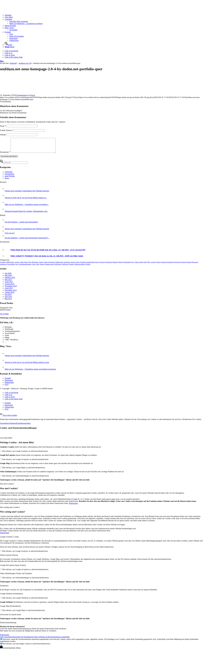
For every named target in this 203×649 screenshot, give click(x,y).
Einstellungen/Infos (23, 423)
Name (3, 126)
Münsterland (127, 262)
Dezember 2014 (11, 290)
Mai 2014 (8, 299)
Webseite (71, 264)
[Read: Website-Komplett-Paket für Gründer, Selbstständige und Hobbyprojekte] (7, 209)
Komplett (82, 262)
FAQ (6, 385)
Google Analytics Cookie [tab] (9, 537)
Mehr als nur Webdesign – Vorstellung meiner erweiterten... (27, 204)
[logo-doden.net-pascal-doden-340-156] (17, 11)
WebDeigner (58, 264)
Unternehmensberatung (25, 264)
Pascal (32, 95)
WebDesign (65, 264)
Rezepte (183, 262)
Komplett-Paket (90, 262)
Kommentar (5, 152)
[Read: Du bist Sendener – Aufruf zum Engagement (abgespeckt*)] (7, 236)
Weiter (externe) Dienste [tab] (9, 555)
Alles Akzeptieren (6, 637)
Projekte (157, 262)
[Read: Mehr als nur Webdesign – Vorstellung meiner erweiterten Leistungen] (7, 202)
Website (3, 135)
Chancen (41, 262)
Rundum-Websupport (192, 262)
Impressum (9, 380)
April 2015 (9, 288)
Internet (73, 262)
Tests (16, 264)
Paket (145, 262)
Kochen (77, 262)
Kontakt (8, 378)
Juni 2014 (8, 297)
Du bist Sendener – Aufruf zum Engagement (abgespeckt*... (27, 238)
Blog (2, 61)
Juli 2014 (8, 294)
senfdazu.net (3, 264)
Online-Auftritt (139, 262)
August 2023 (9, 284)
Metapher (115, 262)
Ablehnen (12, 423)
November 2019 (11, 286)
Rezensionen (177, 262)
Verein (34, 264)
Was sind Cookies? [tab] (7, 484)
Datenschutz (9, 382)
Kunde (97, 262)
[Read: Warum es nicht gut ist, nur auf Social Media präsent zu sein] (7, 196)
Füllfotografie (59, 262)
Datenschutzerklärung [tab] (8, 623)
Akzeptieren (4, 423)
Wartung (42, 264)
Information (67, 262)
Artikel (22, 262)
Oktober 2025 (10, 278)
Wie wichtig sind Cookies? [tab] (10, 507)
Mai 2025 (8, 280)
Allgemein (8, 172)
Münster (120, 262)
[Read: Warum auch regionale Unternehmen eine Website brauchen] (7, 189)
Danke (46, 262)
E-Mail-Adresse (6, 130)
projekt (153, 262)
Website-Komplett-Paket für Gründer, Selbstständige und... (26, 211)
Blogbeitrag (35, 262)
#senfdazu (3, 262)
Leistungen (102, 262)
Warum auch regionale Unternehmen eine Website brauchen (27, 191)
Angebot (17, 262)
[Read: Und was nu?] (7, 231)
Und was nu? (10, 233)
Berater (26, 262)
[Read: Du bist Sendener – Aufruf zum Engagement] (7, 220)
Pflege (149, 262)
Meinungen (109, 262)
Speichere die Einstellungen (23, 637)
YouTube (87, 264)
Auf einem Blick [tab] (6, 438)
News (7, 178)
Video (37, 264)
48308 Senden (10, 262)
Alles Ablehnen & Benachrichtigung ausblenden (52, 637)
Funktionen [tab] (4, 586)
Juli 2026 (8, 273)
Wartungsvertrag (49, 264)
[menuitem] (104, 15)
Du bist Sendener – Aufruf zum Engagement (21, 222)
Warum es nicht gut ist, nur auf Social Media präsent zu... (26, 198)
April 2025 (9, 282)
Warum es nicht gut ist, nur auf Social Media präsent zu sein (27, 362)
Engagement (9, 174)
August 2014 (9, 292)
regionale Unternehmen (166, 262)
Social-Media (11, 264)
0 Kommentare (20, 95)
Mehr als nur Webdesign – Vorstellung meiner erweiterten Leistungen (30, 369)
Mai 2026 (8, 275)
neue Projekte (10, 176)
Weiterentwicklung (79, 264)
